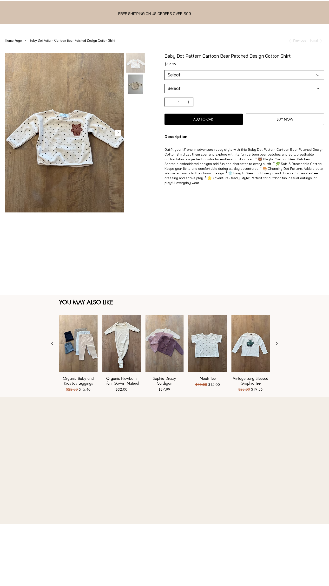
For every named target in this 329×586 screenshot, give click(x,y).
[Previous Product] (52, 343)
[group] (164, 354)
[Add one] (188, 102)
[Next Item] (118, 133)
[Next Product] (277, 343)
